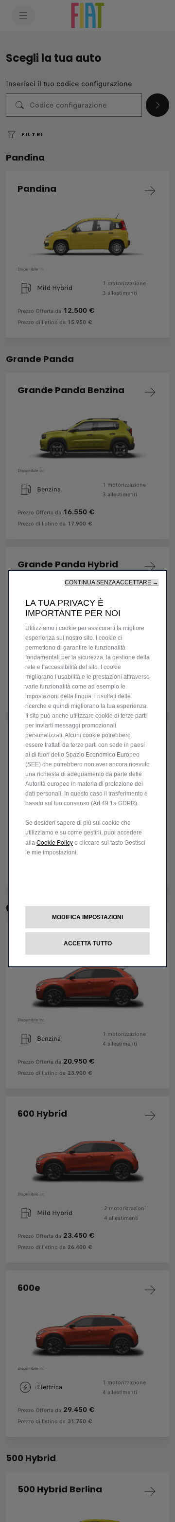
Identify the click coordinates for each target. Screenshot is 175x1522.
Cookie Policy (54, 842)
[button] (111, 582)
